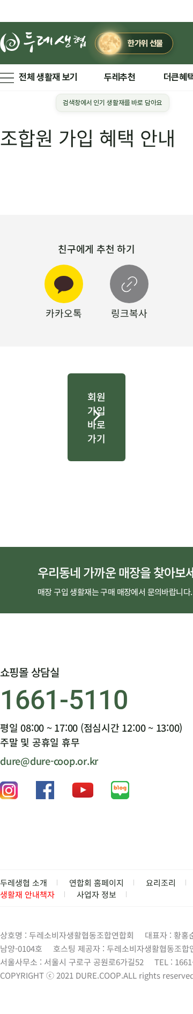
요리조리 (161, 882)
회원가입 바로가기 (96, 417)
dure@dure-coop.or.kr (49, 761)
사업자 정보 (96, 894)
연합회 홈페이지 (96, 882)
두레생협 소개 (23, 882)
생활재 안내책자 (27, 894)
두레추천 (120, 77)
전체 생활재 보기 (48, 77)
